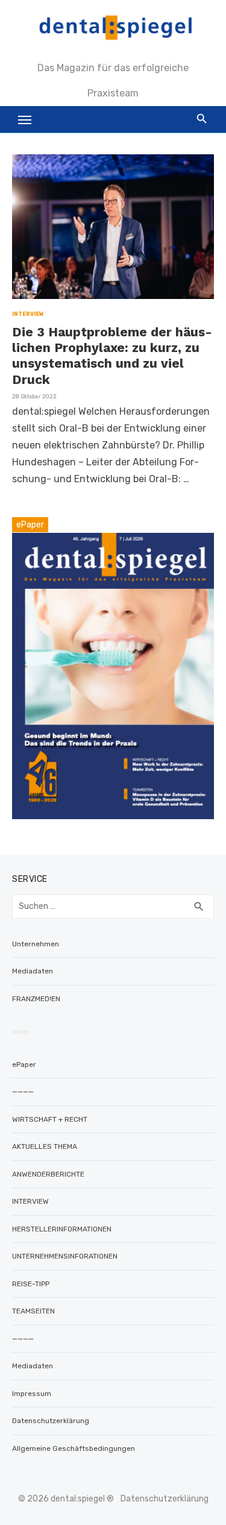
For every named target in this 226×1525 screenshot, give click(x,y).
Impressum (31, 1393)
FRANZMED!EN (36, 999)
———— (23, 1091)
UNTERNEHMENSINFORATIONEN (65, 1256)
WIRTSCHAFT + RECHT (49, 1119)
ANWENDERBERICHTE (48, 1174)
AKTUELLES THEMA (44, 1146)
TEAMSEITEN (33, 1311)
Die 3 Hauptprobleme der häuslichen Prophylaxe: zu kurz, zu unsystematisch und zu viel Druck (112, 355)
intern (21, 1032)
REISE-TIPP (30, 1284)
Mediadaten (32, 971)
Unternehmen (35, 944)
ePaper (24, 1064)
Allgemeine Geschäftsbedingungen (73, 1448)
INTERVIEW (27, 314)
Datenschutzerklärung (50, 1421)
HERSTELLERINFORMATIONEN (61, 1229)
